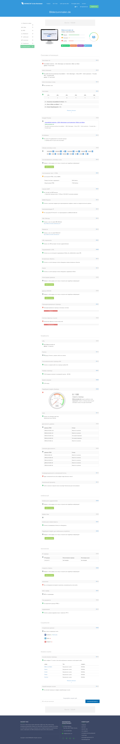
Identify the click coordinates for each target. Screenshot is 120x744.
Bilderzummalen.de (67, 30)
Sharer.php (54, 634)
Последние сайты (75, 3)
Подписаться (94, 6)
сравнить (81, 45)
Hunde (45, 672)
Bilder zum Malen (48, 666)
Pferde (45, 674)
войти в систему (49, 167)
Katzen (46, 669)
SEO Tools (55, 3)
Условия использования (88, 733)
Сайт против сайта (64, 3)
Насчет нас (84, 729)
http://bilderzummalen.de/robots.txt (51, 234)
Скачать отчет (66, 45)
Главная (48, 3)
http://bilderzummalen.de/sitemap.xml (52, 223)
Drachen (46, 677)
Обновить (74, 45)
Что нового (84, 731)
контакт (84, 3)
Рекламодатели (85, 739)
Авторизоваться (84, 6)
